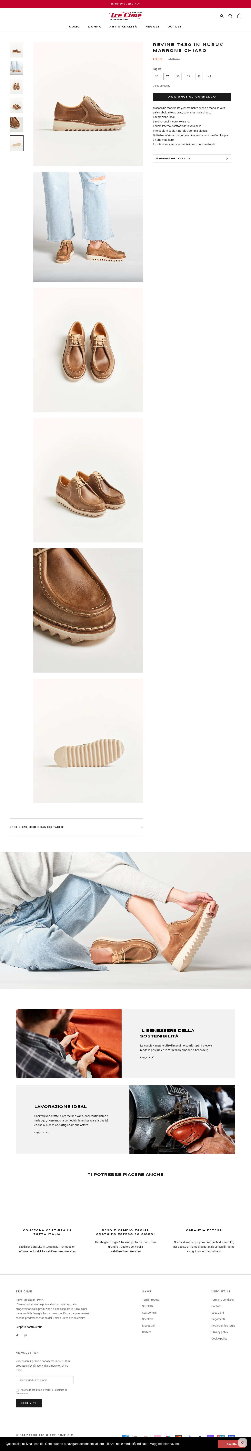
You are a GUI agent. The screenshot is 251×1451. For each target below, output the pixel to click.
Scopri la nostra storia (29, 1327)
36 (156, 76)
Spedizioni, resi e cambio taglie (37, 827)
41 (209, 76)
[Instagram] (26, 1335)
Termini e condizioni (223, 1299)
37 (167, 76)
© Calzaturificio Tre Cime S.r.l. (47, 1435)
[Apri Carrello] (239, 16)
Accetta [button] (231, 1444)
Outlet (174, 27)
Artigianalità (123, 27)
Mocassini (148, 1325)
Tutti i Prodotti (150, 1299)
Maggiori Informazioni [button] (165, 1444)
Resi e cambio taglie (223, 1325)
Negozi (152, 27)
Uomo (74, 27)
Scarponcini (149, 1312)
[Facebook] (17, 1335)
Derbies (146, 1332)
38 (177, 76)
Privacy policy (219, 1332)
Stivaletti (147, 1306)
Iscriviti (28, 1403)
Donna (94, 27)
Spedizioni (217, 1312)
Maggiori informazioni (174, 158)
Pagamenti (218, 1319)
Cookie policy (219, 1338)
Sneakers (147, 1319)
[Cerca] (230, 16)
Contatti (216, 1306)
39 (188, 76)
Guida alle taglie (161, 85)
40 (199, 76)
